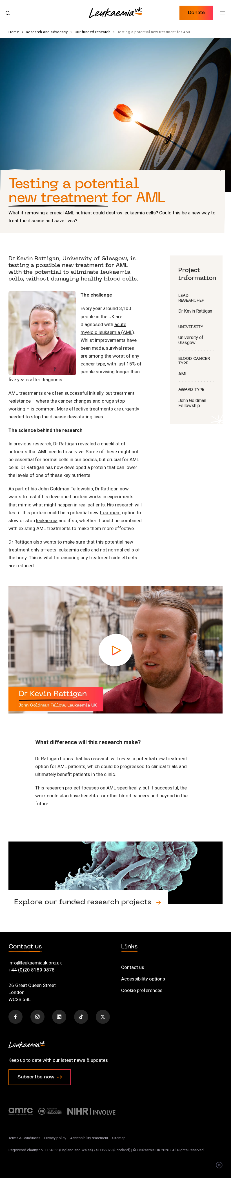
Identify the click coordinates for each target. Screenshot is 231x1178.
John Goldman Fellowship (65, 489)
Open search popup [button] (8, 12)
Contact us (132, 967)
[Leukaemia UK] (115, 12)
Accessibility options (143, 979)
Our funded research (93, 32)
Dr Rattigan (65, 443)
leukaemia (46, 520)
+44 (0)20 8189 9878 (31, 970)
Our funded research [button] (115, 885)
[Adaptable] (219, 1166)
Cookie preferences (142, 990)
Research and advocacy (47, 32)
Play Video (115, 649)
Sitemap (119, 1138)
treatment (110, 512)
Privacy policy (55, 1138)
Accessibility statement (89, 1138)
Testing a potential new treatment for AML (154, 32)
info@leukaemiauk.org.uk (35, 963)
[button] (196, 13)
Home (13, 32)
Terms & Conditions (24, 1138)
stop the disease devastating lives (67, 416)
